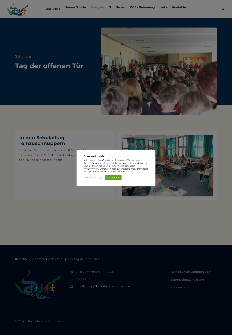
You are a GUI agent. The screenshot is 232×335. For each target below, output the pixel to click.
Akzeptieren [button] (113, 177)
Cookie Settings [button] (93, 177)
